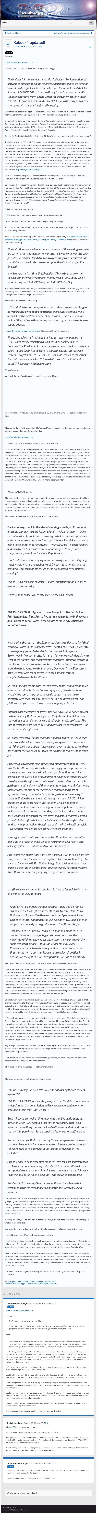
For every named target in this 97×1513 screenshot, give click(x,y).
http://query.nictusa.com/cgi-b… (30, 169)
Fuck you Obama (13, 33)
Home (4, 22)
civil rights (12, 1281)
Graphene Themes (20, 1510)
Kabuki (36, 1284)
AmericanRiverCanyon (23, 46)
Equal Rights (39, 1281)
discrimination (28, 1281)
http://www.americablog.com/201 (19, 1311)
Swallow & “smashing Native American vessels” (71, 33)
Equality (48, 1281)
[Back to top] (91, 1507)
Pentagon (44, 1284)
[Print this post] (90, 47)
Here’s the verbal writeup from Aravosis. (23, 331)
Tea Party (53, 1284)
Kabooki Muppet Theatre (23, 1284)
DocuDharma (48, 9)
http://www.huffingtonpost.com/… (20, 62)
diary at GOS (11, 1427)
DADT (19, 1281)
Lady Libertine (14, 1423)
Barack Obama (38, 46)
